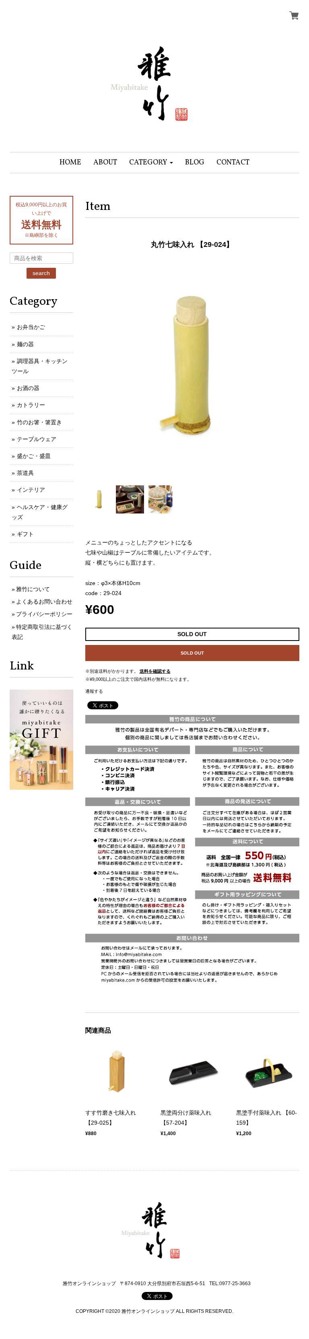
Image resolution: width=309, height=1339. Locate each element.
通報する (94, 691)
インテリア (31, 490)
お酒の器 (28, 388)
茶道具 (25, 473)
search (41, 273)
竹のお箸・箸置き (39, 422)
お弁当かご (31, 327)
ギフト (25, 534)
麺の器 (25, 344)
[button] (151, 162)
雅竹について (33, 589)
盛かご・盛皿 (34, 456)
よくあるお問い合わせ (44, 601)
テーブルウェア (36, 439)
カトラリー (31, 405)
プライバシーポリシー (44, 614)
